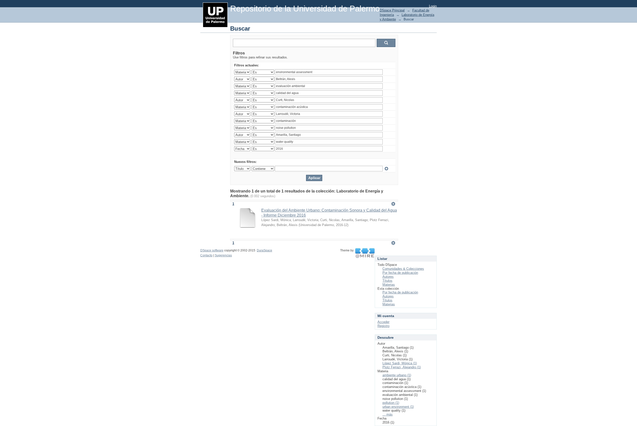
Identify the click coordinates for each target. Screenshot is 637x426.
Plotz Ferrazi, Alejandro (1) (401, 367)
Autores (388, 277)
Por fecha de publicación (400, 273)
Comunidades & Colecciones (403, 269)
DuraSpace (264, 250)
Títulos (387, 281)
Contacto (206, 255)
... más (387, 414)
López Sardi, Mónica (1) (399, 363)
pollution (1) (390, 403)
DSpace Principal (392, 10)
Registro (383, 326)
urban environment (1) (398, 407)
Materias (388, 284)
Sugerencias (223, 255)
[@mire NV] (365, 253)
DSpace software (211, 250)
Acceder (383, 322)
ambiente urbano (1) (396, 375)
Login (433, 6)
